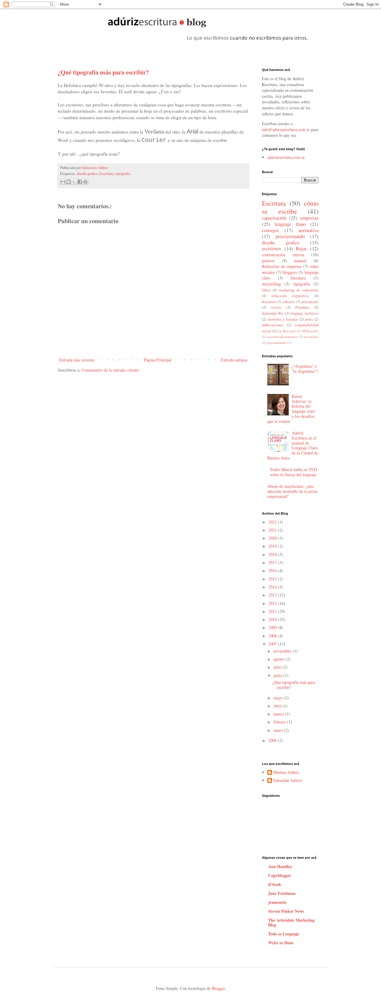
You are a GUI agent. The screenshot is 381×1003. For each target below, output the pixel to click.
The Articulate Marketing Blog (291, 922)
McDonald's (310, 331)
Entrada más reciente (76, 360)
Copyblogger (279, 875)
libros (266, 290)
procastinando (276, 342)
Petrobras (302, 307)
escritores (271, 248)
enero (279, 730)
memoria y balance (283, 319)
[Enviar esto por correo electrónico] (63, 182)
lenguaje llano (290, 224)
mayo (279, 698)
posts (309, 319)
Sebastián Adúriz (95, 167)
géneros (268, 260)
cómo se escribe (290, 206)
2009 (273, 627)
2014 (273, 587)
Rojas (301, 248)
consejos (270, 230)
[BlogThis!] (68, 182)
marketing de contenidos (298, 290)
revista (276, 307)
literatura (298, 278)
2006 (273, 740)
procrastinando (290, 236)
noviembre (283, 651)
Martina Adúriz (286, 772)
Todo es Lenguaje (283, 934)
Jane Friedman (282, 893)
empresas (309, 217)
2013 (273, 595)
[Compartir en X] (74, 182)
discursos (269, 301)
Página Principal (157, 360)
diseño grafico (87, 173)
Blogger (218, 988)
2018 (273, 554)
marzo (279, 714)
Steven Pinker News (286, 911)
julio (278, 667)
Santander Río (273, 313)
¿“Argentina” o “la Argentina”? (305, 368)
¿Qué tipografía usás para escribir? (293, 684)
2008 (273, 636)
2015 (273, 579)
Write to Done (280, 943)
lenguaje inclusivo (304, 313)
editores (289, 301)
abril (278, 706)
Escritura (107, 173)
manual (300, 260)
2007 (273, 644)
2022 (273, 522)
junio (278, 675)
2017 (273, 562)
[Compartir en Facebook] (80, 182)
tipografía (122, 173)
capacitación (274, 217)
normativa (308, 230)
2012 (273, 603)
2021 (273, 530)
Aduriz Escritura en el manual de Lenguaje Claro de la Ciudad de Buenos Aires (292, 445)
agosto (279, 659)
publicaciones (272, 324)
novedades (311, 336)
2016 (273, 570)
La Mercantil (287, 331)
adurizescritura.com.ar (286, 157)
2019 (273, 546)
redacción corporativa (290, 295)
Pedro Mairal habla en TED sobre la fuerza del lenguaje (293, 472)
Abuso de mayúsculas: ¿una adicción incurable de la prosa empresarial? (292, 491)
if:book (274, 884)
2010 (273, 619)
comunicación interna (283, 254)
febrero (280, 722)
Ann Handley (280, 866)
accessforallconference (282, 336)
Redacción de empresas (282, 266)
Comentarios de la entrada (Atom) (110, 370)
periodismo (310, 301)
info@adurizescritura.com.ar (286, 129)
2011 (273, 611)
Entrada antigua (234, 360)
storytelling (271, 284)
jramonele (277, 902)
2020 (273, 538)
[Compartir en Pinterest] (85, 182)
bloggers (289, 272)
